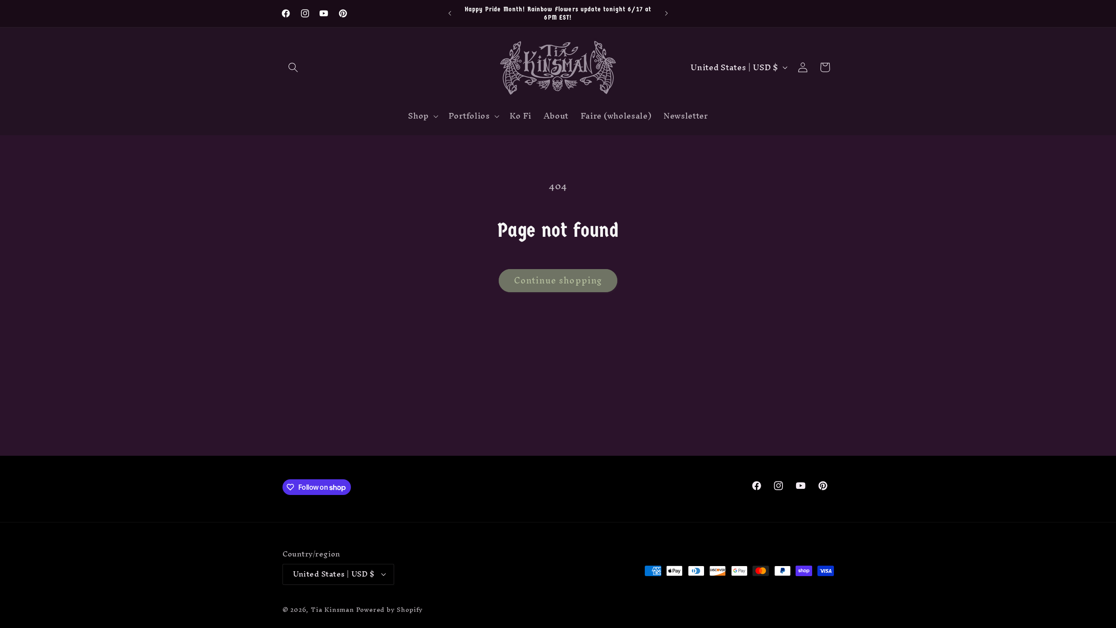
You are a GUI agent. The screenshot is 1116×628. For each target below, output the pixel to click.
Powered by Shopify (389, 609)
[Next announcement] (666, 13)
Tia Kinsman (332, 609)
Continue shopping (558, 280)
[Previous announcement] (449, 13)
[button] (293, 67)
